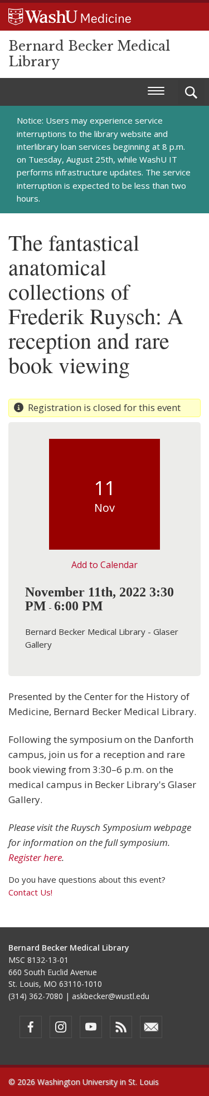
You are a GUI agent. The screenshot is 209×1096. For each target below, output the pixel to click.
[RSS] (121, 1027)
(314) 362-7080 (35, 996)
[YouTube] (91, 1027)
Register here (35, 857)
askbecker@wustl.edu (110, 996)
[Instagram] (61, 1027)
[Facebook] (31, 1027)
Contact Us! (30, 892)
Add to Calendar (104, 565)
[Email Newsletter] (151, 1027)
